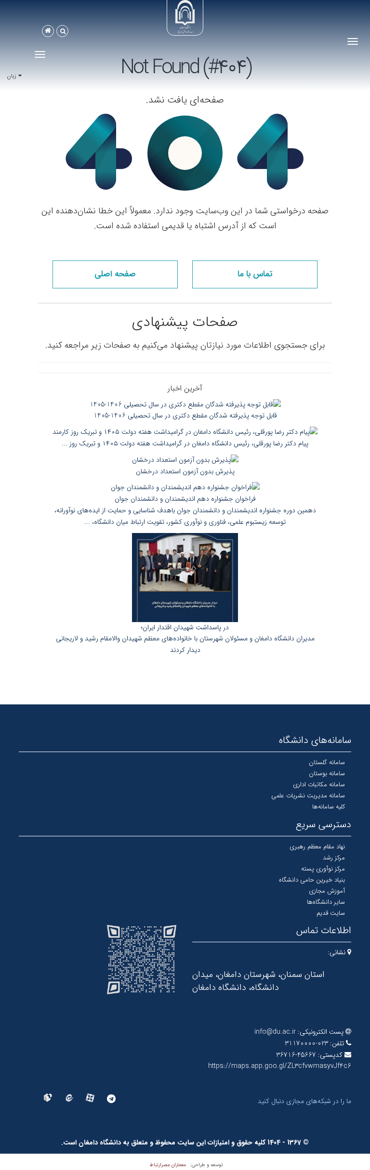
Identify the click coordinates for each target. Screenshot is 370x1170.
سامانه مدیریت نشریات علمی (308, 796)
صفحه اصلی (115, 274)
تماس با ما (255, 274)
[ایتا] (69, 1097)
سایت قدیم (331, 913)
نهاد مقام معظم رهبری (317, 847)
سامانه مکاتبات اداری (319, 785)
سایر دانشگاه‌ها (326, 902)
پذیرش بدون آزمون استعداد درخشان (185, 471)
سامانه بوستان (327, 773)
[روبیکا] (47, 1097)
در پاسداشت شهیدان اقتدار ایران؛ (185, 627)
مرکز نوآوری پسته (323, 869)
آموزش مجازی (327, 891)
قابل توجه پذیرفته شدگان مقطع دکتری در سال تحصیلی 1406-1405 (185, 415)
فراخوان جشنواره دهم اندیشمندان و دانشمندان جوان (185, 499)
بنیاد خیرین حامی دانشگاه (312, 880)
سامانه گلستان (327, 762)
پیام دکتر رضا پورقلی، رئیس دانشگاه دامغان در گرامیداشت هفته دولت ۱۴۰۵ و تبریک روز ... (185, 443)
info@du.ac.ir (275, 1032)
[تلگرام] (111, 1098)
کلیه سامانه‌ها (328, 807)
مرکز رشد (334, 858)
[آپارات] (90, 1097)
